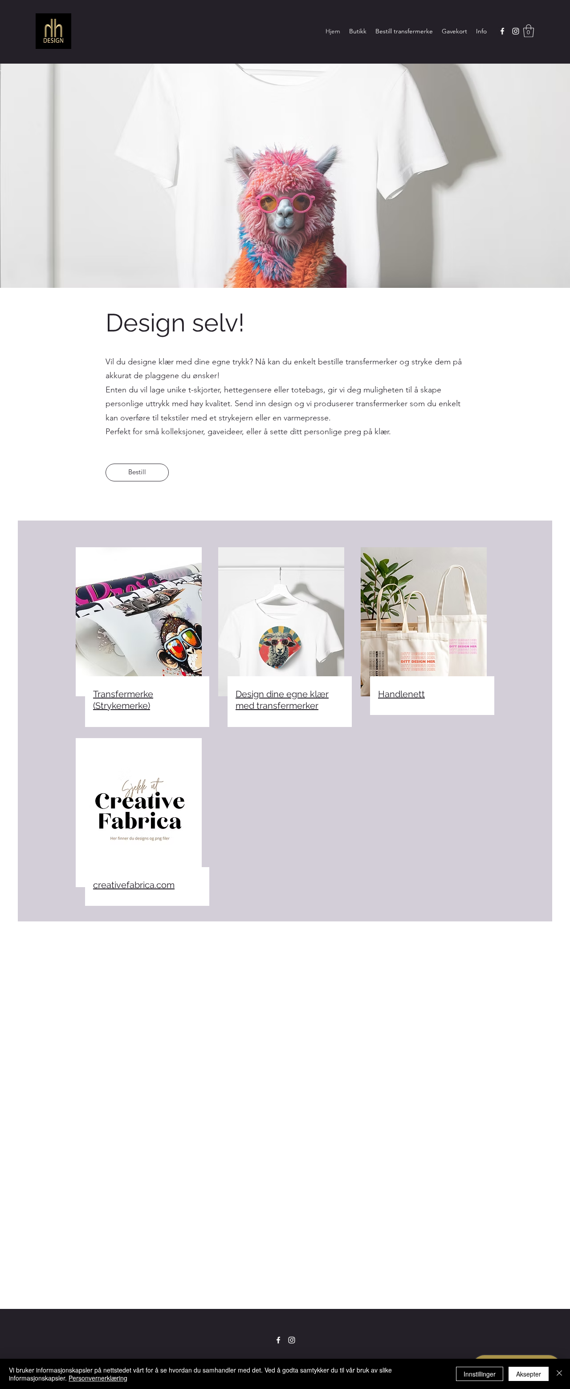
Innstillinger (480, 1373)
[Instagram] (515, 31)
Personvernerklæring (98, 1377)
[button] (528, 30)
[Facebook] (502, 31)
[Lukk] (559, 1374)
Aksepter (528, 1373)
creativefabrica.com (134, 885)
